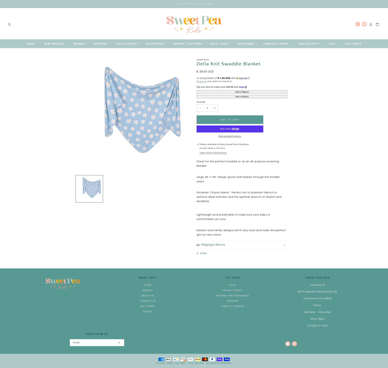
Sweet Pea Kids (176, 363)
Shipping (202, 81)
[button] (9, 24)
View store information (213, 152)
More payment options (230, 136)
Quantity (201, 102)
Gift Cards (147, 306)
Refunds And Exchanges (232, 295)
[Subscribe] (119, 342)
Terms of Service (232, 306)
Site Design (196, 363)
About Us (147, 295)
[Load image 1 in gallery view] (89, 188)
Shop (232, 285)
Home (147, 285)
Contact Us (148, 300)
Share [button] (203, 253)
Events (147, 311)
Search (148, 290)
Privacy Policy (232, 290)
